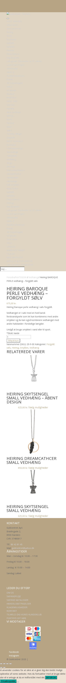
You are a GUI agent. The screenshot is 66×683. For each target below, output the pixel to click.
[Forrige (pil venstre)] (1, 667)
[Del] (7, 663)
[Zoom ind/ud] (1, 663)
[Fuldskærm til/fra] (4, 663)
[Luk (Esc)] (10, 663)
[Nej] (17, 681)
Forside (10, 277)
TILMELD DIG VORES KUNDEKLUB (24, 614)
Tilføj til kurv (13, 340)
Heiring (15, 347)
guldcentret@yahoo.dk (23, 548)
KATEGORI (21, 277)
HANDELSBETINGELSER (19, 603)
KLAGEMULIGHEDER (17, 607)
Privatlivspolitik (8, 681)
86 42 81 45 (16, 544)
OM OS (10, 592)
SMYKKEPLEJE (14, 596)
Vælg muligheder (38, 407)
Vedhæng (33, 277)
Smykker (24, 347)
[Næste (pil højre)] (4, 667)
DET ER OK (51, 677)
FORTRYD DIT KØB (16, 618)
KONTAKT (12, 610)
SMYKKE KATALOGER (17, 600)
